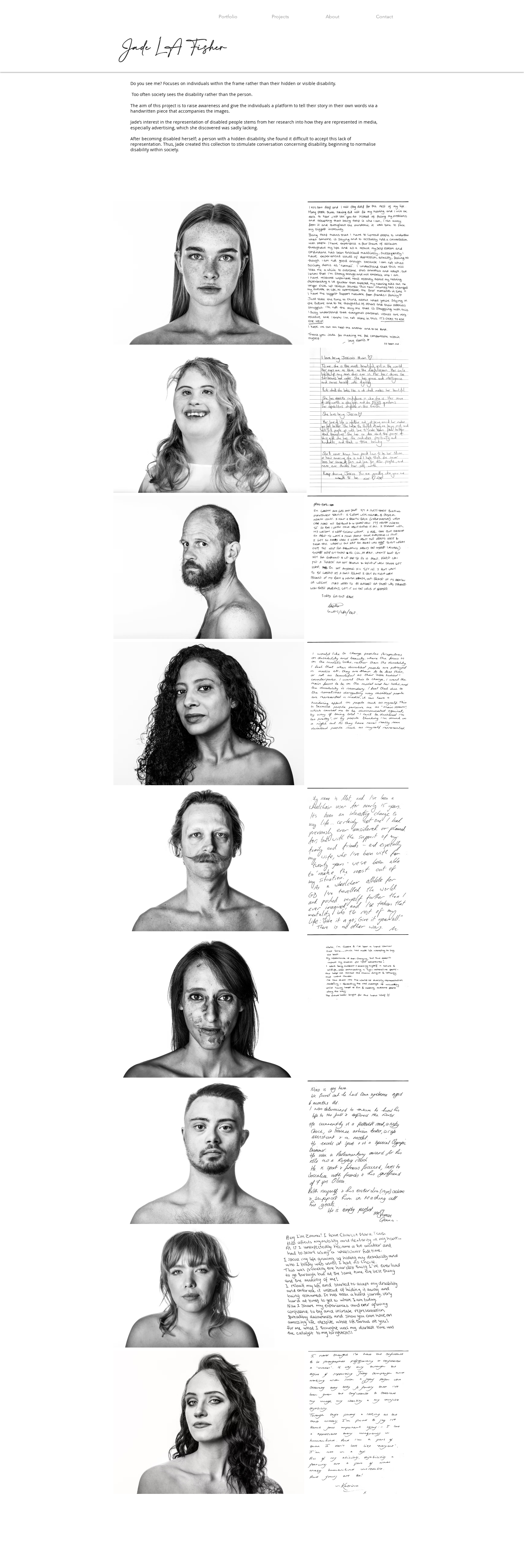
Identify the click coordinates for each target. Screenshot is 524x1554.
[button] (280, 14)
